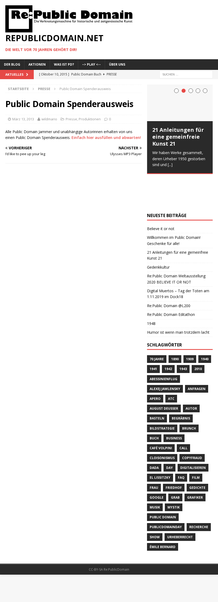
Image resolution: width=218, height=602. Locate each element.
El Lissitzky (160, 446)
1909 (190, 328)
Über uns (117, 64)
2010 (198, 338)
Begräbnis (181, 387)
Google (157, 466)
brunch (189, 397)
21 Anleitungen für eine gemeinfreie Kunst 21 (178, 136)
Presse (71, 119)
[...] (170, 164)
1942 (168, 338)
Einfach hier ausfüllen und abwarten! (106, 137)
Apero (155, 367)
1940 (204, 328)
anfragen (197, 357)
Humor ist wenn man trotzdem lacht (178, 301)
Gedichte (197, 456)
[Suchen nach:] (186, 74)
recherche (198, 496)
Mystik (173, 476)
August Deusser (164, 377)
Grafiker (195, 466)
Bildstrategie (162, 397)
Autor (191, 377)
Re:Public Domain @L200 (168, 274)
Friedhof (174, 456)
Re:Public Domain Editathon (171, 283)
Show (155, 506)
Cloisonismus (162, 427)
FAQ (181, 446)
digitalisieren (193, 437)
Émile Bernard (162, 516)
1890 (175, 328)
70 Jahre (157, 328)
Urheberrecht (180, 506)
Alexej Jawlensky (165, 357)
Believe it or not (160, 197)
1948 (151, 292)
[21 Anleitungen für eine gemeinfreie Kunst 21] (180, 102)
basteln (157, 387)
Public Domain (163, 486)
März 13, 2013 (23, 119)
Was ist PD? (64, 64)
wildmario (49, 119)
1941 (153, 338)
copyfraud (192, 427)
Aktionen (37, 64)
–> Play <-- (91, 64)
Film (196, 446)
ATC (171, 367)
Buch (154, 407)
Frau (154, 456)
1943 (183, 338)
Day (169, 437)
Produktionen (90, 119)
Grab (175, 466)
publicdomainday (166, 496)
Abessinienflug (163, 348)
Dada (154, 437)
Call (183, 417)
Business (174, 407)
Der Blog (12, 64)
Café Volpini (161, 417)
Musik (155, 476)
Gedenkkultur (158, 236)
